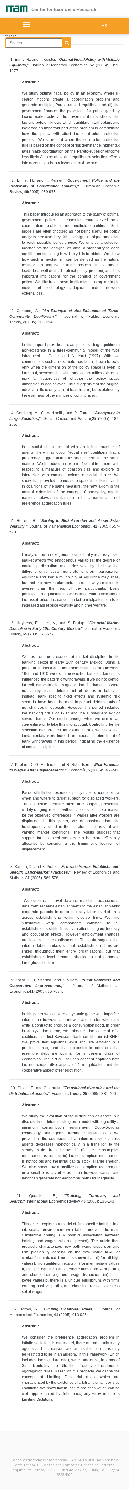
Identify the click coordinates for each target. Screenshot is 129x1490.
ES (104, 25)
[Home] (18, 9)
